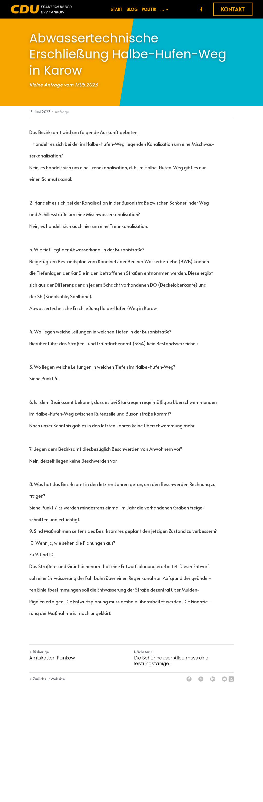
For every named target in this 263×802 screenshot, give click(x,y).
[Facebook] (189, 679)
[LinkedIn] (212, 679)
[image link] (41, 9)
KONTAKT (233, 9)
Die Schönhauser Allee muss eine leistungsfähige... (171, 661)
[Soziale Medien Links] (201, 9)
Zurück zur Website (49, 678)
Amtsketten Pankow (52, 658)
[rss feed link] (231, 679)
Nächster (141, 651)
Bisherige (41, 651)
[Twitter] (200, 679)
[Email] (224, 679)
